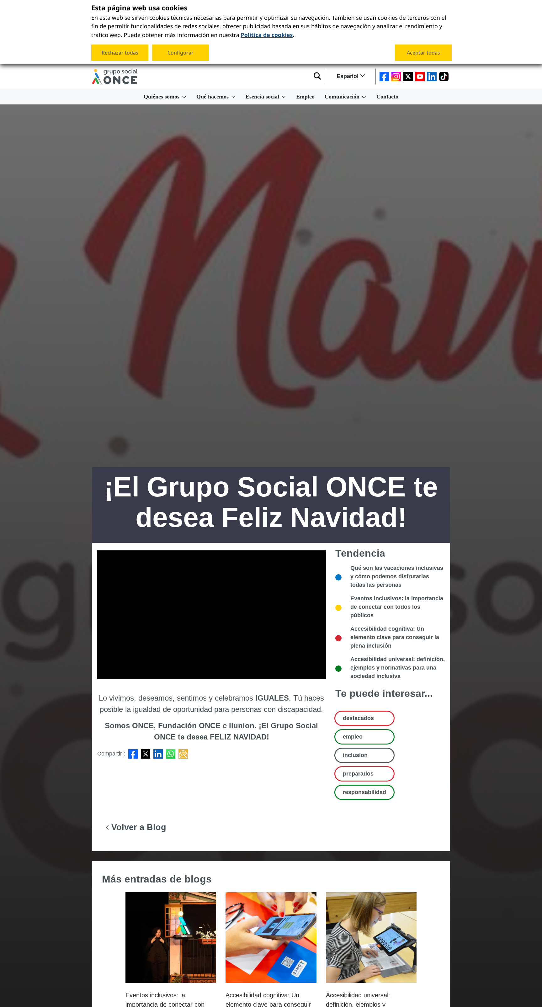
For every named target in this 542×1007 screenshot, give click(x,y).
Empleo (305, 96)
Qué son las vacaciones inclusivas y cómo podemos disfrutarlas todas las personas (396, 576)
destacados (358, 718)
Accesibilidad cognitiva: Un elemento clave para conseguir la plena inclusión (394, 637)
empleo (353, 737)
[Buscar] (317, 76)
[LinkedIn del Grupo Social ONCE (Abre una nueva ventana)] (432, 77)
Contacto (387, 96)
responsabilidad (364, 792)
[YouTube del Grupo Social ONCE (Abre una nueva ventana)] (420, 77)
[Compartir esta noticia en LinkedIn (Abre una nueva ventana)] (158, 753)
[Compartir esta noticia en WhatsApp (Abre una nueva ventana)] (170, 753)
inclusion (355, 755)
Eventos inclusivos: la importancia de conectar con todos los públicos (396, 606)
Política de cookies (267, 34)
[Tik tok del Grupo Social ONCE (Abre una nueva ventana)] (444, 77)
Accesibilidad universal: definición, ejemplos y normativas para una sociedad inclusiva (397, 667)
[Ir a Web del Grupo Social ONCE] (114, 76)
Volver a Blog (137, 827)
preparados (358, 774)
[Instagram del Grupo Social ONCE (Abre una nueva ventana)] (396, 77)
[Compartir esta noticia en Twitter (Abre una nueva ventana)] (145, 753)
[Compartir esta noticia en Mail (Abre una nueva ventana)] (183, 753)
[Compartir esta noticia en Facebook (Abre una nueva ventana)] (133, 753)
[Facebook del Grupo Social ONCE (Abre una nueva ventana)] (384, 77)
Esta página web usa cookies (139, 8)
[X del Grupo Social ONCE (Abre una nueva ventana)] (408, 77)
